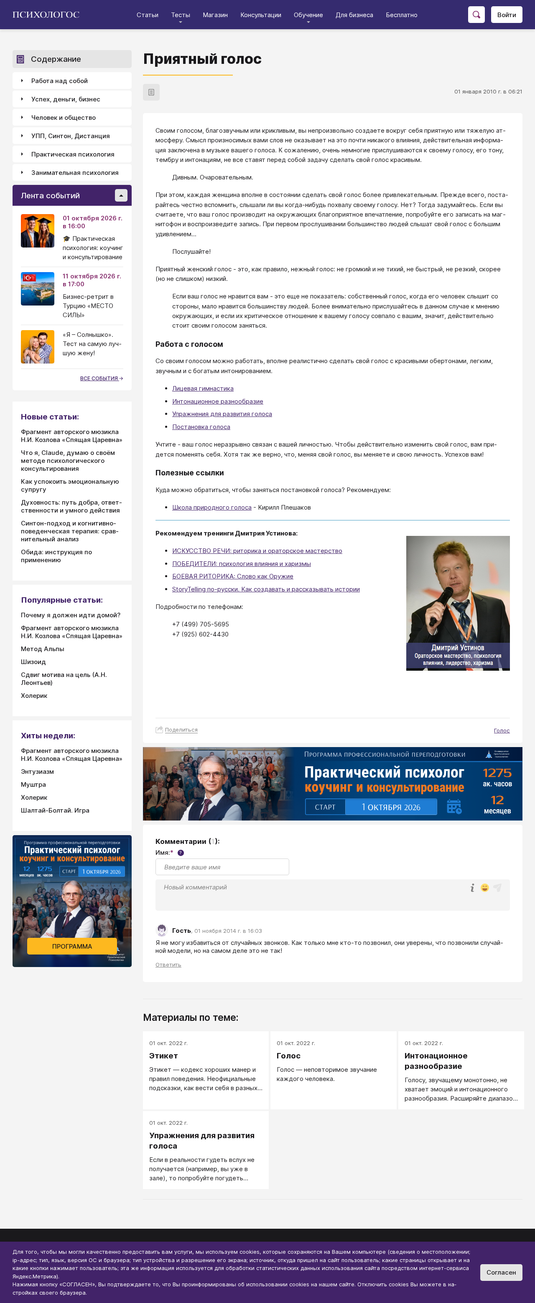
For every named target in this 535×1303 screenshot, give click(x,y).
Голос (502, 730)
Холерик (34, 695)
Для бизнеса (354, 15)
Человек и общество (63, 117)
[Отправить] (497, 888)
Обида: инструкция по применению (56, 556)
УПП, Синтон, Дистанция (70, 136)
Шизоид (33, 662)
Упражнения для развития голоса (222, 414)
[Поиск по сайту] (476, 14)
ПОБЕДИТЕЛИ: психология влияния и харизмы (241, 564)
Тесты (180, 15)
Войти (506, 15)
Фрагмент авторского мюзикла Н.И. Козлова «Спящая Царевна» (71, 436)
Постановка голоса (201, 427)
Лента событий (50, 195)
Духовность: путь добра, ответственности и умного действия (71, 506)
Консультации (260, 15)
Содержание (56, 59)
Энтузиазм (37, 771)
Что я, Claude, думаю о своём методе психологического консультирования (68, 460)
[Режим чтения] (151, 92)
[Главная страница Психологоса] (49, 14)
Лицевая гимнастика (203, 388)
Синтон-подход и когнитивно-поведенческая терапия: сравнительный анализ (70, 531)
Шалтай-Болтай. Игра (55, 810)
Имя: (168, 852)
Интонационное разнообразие (217, 401)
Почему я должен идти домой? (70, 615)
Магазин (215, 15)
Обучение (308, 15)
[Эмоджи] (485, 888)
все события (99, 378)
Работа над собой (59, 81)
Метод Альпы (42, 649)
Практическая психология (73, 154)
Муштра (33, 784)
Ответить (168, 964)
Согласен (501, 1272)
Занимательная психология (75, 173)
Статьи (147, 15)
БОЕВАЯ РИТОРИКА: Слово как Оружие (232, 576)
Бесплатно (402, 15)
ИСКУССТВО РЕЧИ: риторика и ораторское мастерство (257, 551)
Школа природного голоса (212, 507)
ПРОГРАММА (72, 946)
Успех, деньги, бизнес (65, 99)
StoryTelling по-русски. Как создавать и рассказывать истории (266, 589)
